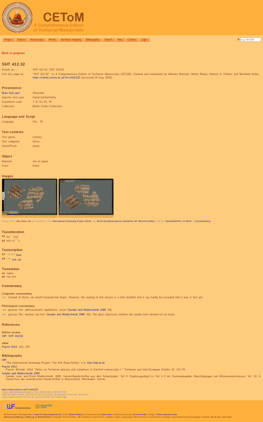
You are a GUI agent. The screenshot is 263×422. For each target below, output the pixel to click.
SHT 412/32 (15, 336)
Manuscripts (37, 39)
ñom (19, 255)
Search (108, 39)
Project (8, 39)
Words (52, 39)
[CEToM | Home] (131, 17)
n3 (9, 259)
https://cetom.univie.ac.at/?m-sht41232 (56, 77)
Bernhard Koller (140, 414)
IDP (4, 336)
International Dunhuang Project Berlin (71, 221)
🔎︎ (238, 39)
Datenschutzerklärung (13, 417)
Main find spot (11, 92)
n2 (13, 254)
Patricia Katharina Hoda (166, 414)
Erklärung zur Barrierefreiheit (38, 417)
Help (119, 39)
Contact (131, 39)
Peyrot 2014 (9, 346)
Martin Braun (107, 414)
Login (144, 39)
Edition (21, 39)
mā (14, 259)
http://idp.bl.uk (96, 362)
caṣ (19, 259)
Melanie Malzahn (76, 414)
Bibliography (93, 39)
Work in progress (13, 53)
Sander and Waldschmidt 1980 (87, 309)
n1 (9, 254)
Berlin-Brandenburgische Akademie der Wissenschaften (126, 221)
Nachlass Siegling (71, 39)
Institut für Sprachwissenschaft (47, 414)
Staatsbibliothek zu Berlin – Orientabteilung (187, 221)
